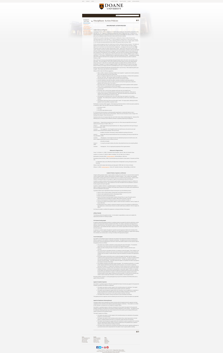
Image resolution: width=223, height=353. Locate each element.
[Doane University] (111, 9)
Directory (106, 342)
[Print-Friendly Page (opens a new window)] (136, 20)
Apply (83, 1)
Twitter (100, 347)
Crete (83, 336)
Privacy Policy (121, 350)
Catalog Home (86, 24)
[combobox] (127, 15)
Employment (107, 341)
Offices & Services (135, 1)
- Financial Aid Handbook (87, 32)
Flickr (102, 347)
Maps (106, 337)
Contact (88, 1)
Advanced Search (86, 22)
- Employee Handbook (87, 34)
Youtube (105, 347)
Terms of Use (115, 350)
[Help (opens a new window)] (138, 20)
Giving (92, 1)
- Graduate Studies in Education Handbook (87, 31)
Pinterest (107, 347)
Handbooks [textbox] (118, 15)
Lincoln (94, 336)
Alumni (129, 1)
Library (106, 338)
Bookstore (106, 340)
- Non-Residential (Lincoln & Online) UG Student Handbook (87, 27)
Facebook (97, 347)
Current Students (114, 1)
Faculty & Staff (123, 1)
